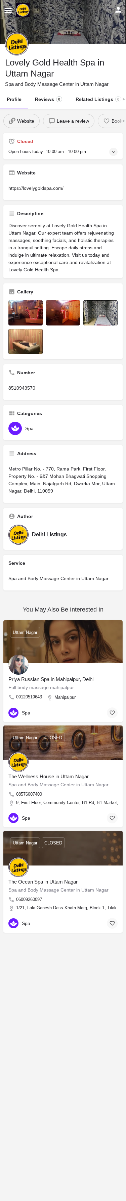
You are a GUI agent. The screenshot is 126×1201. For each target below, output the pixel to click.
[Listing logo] (17, 43)
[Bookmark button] (112, 712)
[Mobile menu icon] (8, 10)
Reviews (47, 99)
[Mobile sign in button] (118, 9)
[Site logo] (23, 10)
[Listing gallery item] (25, 312)
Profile (14, 99)
